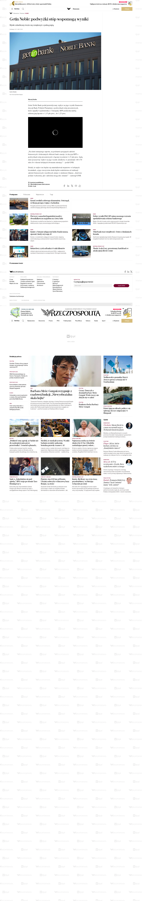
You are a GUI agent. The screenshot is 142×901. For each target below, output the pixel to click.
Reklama (39, 279)
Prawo (51, 321)
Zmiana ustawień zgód (27, 281)
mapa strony (13, 300)
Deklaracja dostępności (27, 287)
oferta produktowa (39, 300)
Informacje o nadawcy (27, 285)
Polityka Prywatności (26, 279)
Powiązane (13, 194)
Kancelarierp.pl (57, 287)
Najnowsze (40, 194)
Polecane (26, 194)
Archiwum (40, 285)
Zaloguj (127, 9)
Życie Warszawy (57, 291)
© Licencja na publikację (36, 182)
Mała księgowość (58, 285)
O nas (11, 279)
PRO (58, 321)
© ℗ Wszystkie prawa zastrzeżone (39, 184)
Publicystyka (67, 321)
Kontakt (12, 281)
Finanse (22, 13)
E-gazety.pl (56, 281)
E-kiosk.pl (55, 279)
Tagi (51, 194)
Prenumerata (41, 283)
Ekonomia (76, 9)
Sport (103, 321)
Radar (96, 321)
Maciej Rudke (32, 99)
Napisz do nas (14, 283)
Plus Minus (78, 321)
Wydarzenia (31, 321)
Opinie (105, 420)
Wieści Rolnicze (57, 289)
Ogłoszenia (40, 281)
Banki (27, 13)
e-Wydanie (116, 9)
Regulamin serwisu (26, 283)
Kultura (88, 321)
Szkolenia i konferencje (17, 296)
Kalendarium (25, 300)
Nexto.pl (55, 283)
